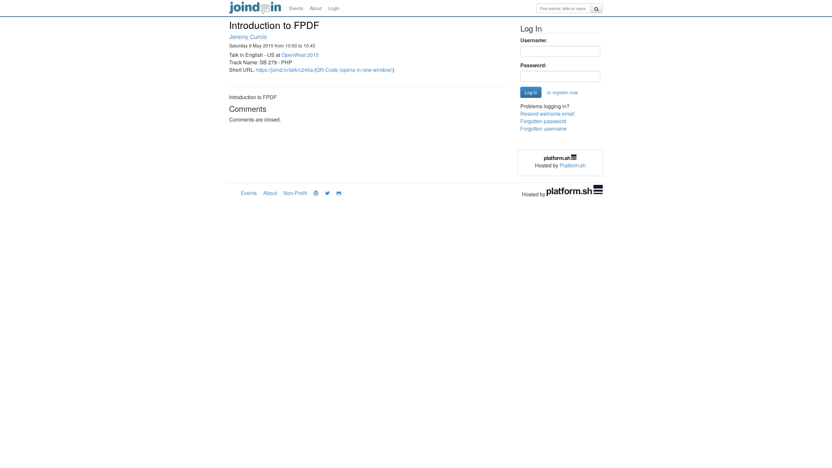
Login (334, 8)
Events (296, 8)
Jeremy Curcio (248, 36)
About (316, 8)
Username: (533, 40)
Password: (533, 65)
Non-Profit (295, 193)
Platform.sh (573, 165)
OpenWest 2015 (300, 54)
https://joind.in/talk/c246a (284, 69)
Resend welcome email (547, 113)
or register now (562, 92)
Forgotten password (543, 121)
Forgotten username (543, 128)
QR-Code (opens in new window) (354, 69)
